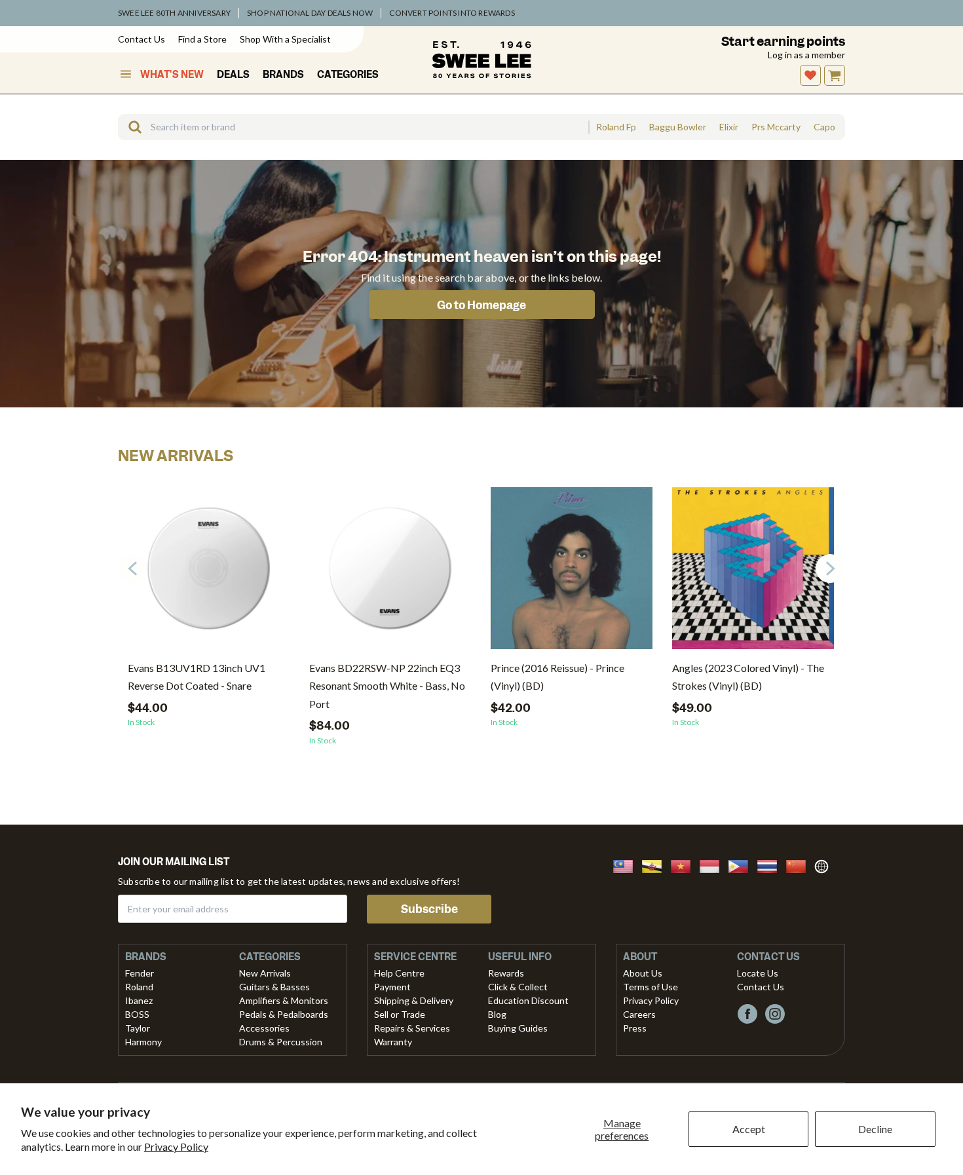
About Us (642, 973)
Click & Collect (518, 986)
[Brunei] (655, 865)
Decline (875, 1129)
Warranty (393, 1041)
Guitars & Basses (274, 986)
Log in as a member (806, 54)
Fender (139, 973)
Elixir (728, 127)
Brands (283, 74)
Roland (139, 986)
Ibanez (139, 1000)
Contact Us (141, 39)
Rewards (506, 973)
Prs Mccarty (776, 127)
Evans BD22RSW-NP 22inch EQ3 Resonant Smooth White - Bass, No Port (387, 685)
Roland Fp (616, 127)
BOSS (137, 1014)
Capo (824, 127)
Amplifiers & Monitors (283, 1000)
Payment (392, 986)
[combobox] (353, 127)
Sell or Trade (399, 1014)
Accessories (264, 1028)
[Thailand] (771, 865)
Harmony (143, 1041)
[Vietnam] (684, 865)
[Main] (481, 59)
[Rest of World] (824, 865)
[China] (799, 865)
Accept (748, 1129)
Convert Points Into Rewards (451, 13)
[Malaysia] (627, 865)
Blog (497, 1014)
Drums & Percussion (280, 1041)
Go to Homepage (481, 305)
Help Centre (399, 973)
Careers (639, 1014)
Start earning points (783, 41)
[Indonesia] (713, 865)
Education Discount (528, 1000)
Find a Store (202, 39)
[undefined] (130, 127)
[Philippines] (742, 865)
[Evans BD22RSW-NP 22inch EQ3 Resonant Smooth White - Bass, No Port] (390, 573)
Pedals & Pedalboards (283, 1014)
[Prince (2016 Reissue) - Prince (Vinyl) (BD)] (571, 573)
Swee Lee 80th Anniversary (174, 13)
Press (635, 1028)
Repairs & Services (412, 1028)
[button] (830, 568)
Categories (348, 74)
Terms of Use (650, 986)
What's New (172, 74)
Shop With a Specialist (285, 39)
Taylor (137, 1028)
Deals (233, 74)
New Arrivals (265, 973)
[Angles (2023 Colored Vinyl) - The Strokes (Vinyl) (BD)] (753, 573)
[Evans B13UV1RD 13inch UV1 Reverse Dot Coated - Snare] (209, 573)
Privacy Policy (176, 1146)
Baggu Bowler (677, 127)
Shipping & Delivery (413, 1000)
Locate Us (757, 973)
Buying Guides (518, 1028)
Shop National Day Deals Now (310, 13)
